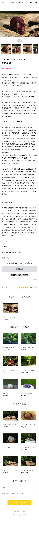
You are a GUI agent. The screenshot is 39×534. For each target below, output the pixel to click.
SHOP (4, 487)
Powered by (17, 515)
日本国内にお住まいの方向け (19, 275)
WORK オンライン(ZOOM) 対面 (13, 493)
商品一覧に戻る (19, 503)
